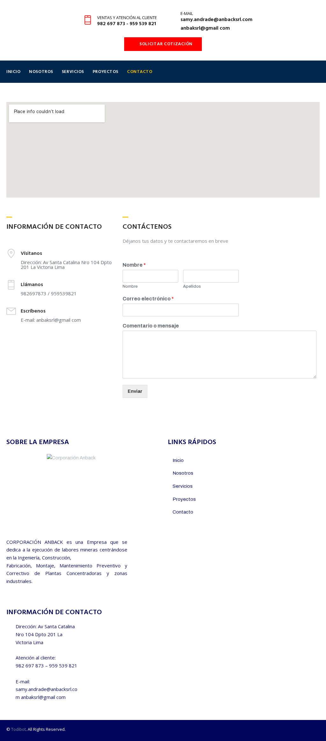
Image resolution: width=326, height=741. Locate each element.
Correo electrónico (148, 298)
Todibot (18, 729)
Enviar (135, 391)
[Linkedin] (317, 730)
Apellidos (192, 286)
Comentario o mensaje (151, 325)
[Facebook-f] (305, 730)
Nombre (134, 265)
